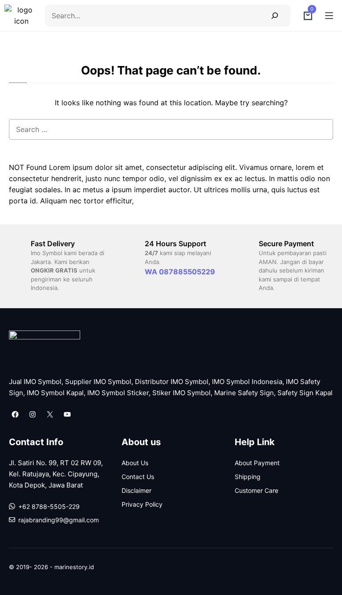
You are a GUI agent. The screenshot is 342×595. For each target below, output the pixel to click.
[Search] (274, 15)
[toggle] (329, 15)
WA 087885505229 (180, 271)
